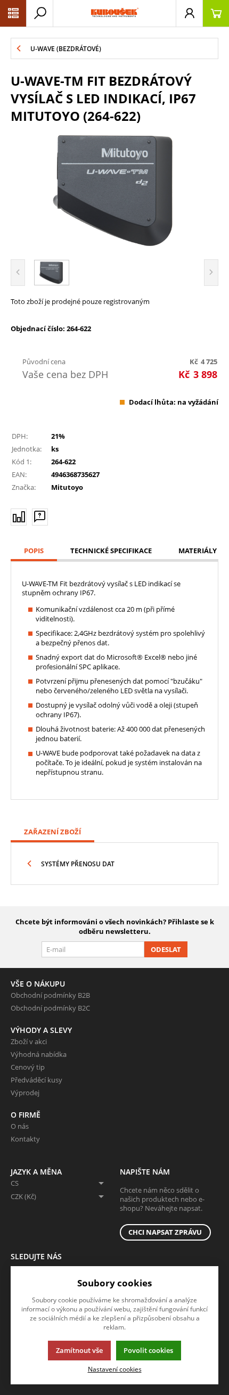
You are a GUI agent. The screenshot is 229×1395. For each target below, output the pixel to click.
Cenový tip (28, 1067)
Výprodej (25, 1092)
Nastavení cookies (115, 1369)
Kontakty (25, 1139)
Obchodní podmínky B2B (50, 995)
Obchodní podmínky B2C (50, 1008)
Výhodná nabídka (39, 1054)
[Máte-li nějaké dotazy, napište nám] (40, 517)
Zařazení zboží (52, 831)
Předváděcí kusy (36, 1080)
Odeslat (166, 949)
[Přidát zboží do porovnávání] (19, 517)
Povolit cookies (148, 1350)
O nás (20, 1126)
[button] (13, 13)
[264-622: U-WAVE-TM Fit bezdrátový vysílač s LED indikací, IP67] (114, 190)
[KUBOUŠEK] (114, 13)
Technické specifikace (111, 550)
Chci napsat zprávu (165, 1232)
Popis (34, 550)
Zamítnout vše (79, 1350)
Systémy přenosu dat (77, 863)
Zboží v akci (29, 1041)
